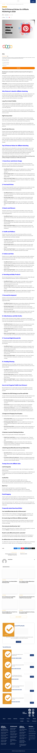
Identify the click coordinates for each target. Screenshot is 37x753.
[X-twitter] (33, 715)
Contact (9, 718)
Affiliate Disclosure (34, 720)
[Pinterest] (33, 712)
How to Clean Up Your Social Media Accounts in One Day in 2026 (8, 597)
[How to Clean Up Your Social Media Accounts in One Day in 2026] (10, 589)
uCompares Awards (22, 720)
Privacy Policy (28, 720)
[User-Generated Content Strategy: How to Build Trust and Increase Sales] (27, 589)
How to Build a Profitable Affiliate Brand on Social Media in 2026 (26, 582)
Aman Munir (10, 559)
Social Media (4, 610)
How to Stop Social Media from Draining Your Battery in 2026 (26, 612)
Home (7, 4)
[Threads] (29, 715)
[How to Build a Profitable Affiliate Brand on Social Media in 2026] (27, 574)
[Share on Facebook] (6, 17)
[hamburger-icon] (18, 1)
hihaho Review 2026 (23, 553)
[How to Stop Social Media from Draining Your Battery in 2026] (27, 604)
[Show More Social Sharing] (11, 17)
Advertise (15, 718)
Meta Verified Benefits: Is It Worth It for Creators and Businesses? (9, 612)
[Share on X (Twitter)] (7, 17)
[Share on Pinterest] (9, 17)
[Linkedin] (29, 712)
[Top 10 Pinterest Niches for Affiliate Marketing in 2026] (18, 38)
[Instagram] (33, 710)
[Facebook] (29, 710)
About (4, 718)
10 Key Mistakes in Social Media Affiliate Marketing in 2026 (9, 582)
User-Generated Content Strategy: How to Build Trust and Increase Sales (27, 597)
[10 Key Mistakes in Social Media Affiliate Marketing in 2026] (10, 574)
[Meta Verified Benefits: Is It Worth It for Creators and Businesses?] (10, 604)
